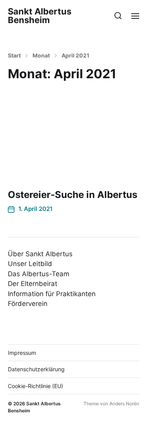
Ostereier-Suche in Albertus (72, 194)
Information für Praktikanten (52, 294)
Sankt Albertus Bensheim (39, 15)
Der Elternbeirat (32, 284)
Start (14, 55)
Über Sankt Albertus (40, 254)
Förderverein (27, 304)
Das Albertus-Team (38, 274)
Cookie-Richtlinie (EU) (35, 386)
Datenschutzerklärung (36, 369)
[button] (118, 15)
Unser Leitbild (30, 264)
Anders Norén (124, 403)
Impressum (22, 352)
